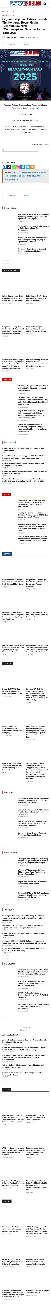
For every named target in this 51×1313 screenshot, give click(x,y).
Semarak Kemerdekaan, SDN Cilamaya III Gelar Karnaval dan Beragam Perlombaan (33, 228)
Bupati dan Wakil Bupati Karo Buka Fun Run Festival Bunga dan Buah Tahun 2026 (13, 1183)
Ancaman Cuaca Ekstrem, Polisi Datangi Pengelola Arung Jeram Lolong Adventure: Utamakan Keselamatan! (24, 1057)
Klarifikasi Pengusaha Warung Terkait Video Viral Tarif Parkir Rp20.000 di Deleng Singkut (33, 388)
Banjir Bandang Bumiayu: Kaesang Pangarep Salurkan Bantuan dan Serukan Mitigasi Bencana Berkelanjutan (13, 1293)
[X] (9, 167)
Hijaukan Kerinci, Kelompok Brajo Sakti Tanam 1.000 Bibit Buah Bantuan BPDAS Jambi (13, 581)
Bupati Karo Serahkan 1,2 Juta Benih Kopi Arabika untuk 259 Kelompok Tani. (37, 614)
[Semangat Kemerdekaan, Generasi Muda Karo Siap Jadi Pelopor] (9, 253)
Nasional (11, 15)
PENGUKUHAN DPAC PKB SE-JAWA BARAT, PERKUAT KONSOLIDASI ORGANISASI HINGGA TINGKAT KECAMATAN (32, 503)
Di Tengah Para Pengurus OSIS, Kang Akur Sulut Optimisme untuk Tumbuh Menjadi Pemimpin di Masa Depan (33, 860)
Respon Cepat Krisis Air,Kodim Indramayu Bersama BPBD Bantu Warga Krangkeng (12, 729)
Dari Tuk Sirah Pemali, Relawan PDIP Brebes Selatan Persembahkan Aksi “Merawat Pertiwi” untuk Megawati (32, 538)
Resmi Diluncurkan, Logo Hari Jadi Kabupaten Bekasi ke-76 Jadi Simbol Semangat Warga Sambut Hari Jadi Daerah (37, 648)
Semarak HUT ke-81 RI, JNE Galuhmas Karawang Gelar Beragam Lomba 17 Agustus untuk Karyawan (33, 216)
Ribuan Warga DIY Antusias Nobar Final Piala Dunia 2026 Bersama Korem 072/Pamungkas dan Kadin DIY (36, 1185)
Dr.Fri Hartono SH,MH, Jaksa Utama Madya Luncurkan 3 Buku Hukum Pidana (36, 298)
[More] (34, 44)
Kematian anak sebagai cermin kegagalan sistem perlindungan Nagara (11, 1229)
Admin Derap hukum (16, 37)
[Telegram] (28, 167)
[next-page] (7, 262)
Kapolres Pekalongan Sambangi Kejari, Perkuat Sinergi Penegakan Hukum (36, 329)
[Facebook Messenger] (23, 167)
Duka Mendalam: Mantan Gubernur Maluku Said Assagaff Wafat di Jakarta (35, 1261)
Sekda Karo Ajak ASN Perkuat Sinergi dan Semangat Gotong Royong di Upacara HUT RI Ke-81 (33, 239)
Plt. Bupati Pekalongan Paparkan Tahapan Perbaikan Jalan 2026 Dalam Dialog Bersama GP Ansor (33, 515)
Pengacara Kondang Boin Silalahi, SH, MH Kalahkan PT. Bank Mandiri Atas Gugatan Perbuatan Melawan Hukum (13, 330)
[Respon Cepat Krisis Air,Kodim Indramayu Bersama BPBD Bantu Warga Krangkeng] (13, 715)
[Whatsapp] (14, 167)
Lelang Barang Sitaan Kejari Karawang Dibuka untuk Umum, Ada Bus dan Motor (12, 298)
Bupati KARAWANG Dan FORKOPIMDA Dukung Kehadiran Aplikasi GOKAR (12, 691)
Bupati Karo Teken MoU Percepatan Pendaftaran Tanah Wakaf (32, 882)
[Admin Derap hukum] (4, 37)
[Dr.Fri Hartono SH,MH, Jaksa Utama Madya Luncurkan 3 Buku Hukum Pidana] (37, 284)
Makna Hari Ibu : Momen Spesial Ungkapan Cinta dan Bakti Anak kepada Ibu (12, 1261)
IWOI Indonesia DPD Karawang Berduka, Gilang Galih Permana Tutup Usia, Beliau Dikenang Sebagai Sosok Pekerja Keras (33, 400)
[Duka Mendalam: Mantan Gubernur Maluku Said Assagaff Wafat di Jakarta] (37, 1248)
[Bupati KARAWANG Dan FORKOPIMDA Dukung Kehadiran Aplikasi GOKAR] (13, 677)
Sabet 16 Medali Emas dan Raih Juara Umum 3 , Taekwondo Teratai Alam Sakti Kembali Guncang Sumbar (13, 1118)
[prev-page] (3, 262)
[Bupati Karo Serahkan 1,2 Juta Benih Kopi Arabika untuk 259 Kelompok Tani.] (37, 601)
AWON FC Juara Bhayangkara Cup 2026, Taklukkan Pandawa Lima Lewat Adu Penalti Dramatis (13, 1151)
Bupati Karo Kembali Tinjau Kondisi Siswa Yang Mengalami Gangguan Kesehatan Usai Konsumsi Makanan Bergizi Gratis (32, 427)
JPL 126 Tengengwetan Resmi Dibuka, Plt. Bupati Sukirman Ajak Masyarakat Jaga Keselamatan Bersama (13, 648)
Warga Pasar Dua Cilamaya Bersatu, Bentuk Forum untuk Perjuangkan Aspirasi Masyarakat (37, 582)
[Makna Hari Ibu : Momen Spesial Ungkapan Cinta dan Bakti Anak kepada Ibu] (13, 1248)
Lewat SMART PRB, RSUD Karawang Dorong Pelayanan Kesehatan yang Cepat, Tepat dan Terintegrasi (13, 615)
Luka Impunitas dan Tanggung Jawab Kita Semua (37, 1291)
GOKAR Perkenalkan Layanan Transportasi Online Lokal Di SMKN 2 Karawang (33, 995)
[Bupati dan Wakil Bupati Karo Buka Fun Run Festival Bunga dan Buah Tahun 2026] (13, 1169)
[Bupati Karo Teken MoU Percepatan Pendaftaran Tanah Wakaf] (9, 885)
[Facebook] (5, 167)
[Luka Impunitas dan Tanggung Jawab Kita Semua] (37, 1279)
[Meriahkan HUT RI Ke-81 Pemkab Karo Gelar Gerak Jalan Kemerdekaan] (37, 1104)
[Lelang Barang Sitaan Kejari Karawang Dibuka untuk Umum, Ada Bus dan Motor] (13, 284)
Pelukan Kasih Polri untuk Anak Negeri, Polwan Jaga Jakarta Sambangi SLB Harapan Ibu (12, 766)
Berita (12, 11)
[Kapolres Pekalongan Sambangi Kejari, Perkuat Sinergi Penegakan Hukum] (37, 315)
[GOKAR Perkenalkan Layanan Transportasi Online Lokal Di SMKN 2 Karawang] (9, 996)
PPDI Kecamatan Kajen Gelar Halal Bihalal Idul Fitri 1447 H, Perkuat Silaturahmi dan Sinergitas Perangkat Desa (33, 527)
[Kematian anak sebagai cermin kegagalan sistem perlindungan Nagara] (13, 1215)
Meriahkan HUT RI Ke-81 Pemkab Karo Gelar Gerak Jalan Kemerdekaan (35, 1117)
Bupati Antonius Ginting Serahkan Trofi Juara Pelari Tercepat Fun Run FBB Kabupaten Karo (36, 1151)
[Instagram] (18, 167)
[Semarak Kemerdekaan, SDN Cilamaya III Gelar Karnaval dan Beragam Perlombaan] (9, 230)
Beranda (5, 11)
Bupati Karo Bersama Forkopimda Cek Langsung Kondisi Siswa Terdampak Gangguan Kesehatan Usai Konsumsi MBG (31, 414)
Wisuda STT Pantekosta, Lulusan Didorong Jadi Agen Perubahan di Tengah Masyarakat (32, 872)
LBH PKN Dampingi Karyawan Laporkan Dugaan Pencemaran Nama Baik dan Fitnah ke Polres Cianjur (37, 362)
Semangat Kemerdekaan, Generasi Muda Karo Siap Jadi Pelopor (32, 250)
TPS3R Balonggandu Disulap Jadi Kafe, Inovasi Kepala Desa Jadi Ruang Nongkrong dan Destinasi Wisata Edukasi (37, 1230)
